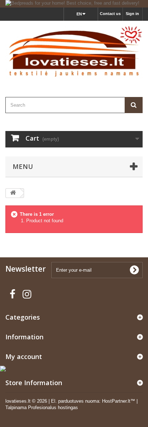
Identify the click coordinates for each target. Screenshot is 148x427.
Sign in (132, 13)
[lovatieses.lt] (74, 52)
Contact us (110, 13)
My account (23, 356)
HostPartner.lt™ (118, 401)
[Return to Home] (13, 193)
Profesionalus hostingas (53, 407)
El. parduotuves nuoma (75, 401)
